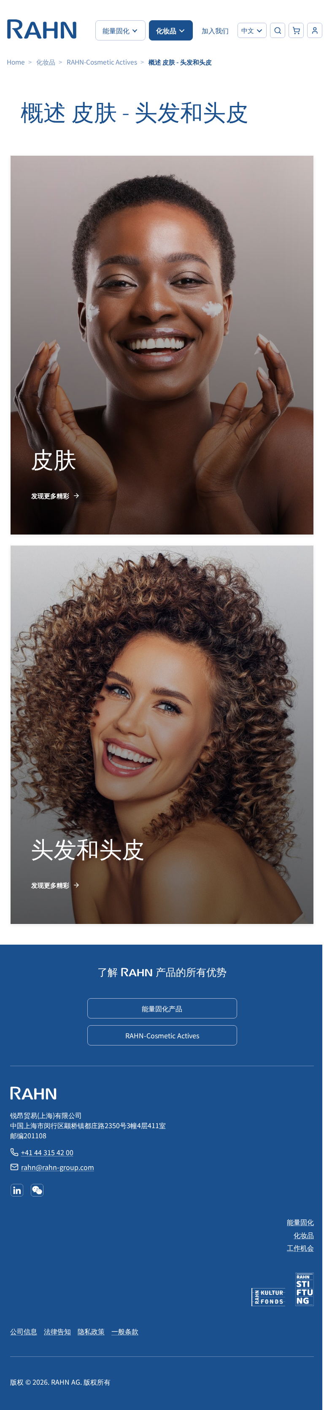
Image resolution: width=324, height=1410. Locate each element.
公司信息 (23, 1331)
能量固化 (300, 1222)
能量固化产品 (162, 1008)
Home (16, 61)
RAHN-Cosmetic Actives (102, 61)
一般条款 (124, 1331)
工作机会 (300, 1248)
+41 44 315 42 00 (47, 1152)
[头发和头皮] (162, 735)
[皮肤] (162, 345)
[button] (252, 30)
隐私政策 (91, 1331)
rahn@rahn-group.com (57, 1167)
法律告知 (57, 1331)
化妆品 (45, 61)
